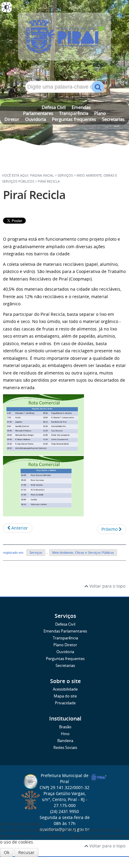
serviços (65, 175)
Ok (6, 852)
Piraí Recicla (34, 194)
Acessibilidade (65, 689)
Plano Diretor (65, 644)
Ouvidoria (35, 119)
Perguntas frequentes (74, 119)
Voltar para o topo (106, 586)
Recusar (26, 852)
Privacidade (65, 703)
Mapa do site (65, 696)
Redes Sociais (65, 747)
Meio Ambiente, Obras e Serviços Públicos (83, 552)
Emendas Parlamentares (65, 631)
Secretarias (113, 119)
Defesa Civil (54, 107)
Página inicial (42, 175)
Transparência (73, 113)
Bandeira (65, 740)
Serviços (35, 552)
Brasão (65, 726)
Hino (65, 733)
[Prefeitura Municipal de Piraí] (64, 39)
